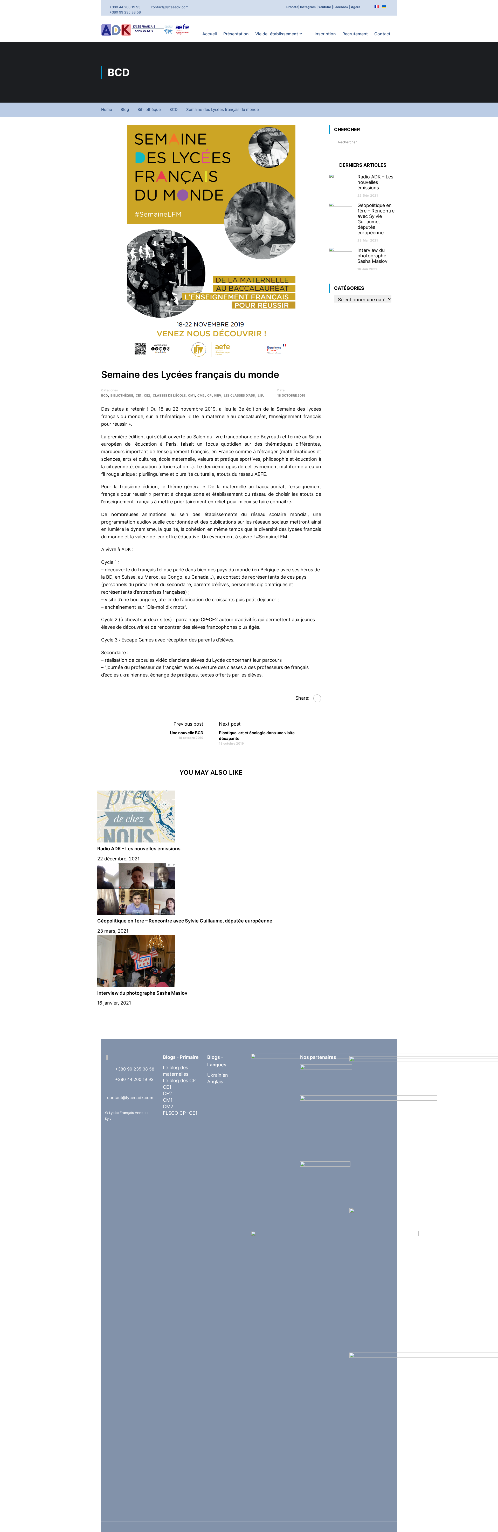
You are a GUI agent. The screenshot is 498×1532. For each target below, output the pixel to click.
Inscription (325, 33)
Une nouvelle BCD (186, 732)
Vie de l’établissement (276, 33)
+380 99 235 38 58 (125, 12)
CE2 (147, 395)
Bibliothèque (149, 109)
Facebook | (342, 7)
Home (106, 109)
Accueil (209, 33)
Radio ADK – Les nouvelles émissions (139, 848)
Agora (355, 7)
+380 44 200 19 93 (124, 7)
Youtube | (325, 7)
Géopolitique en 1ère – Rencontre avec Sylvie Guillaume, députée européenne (184, 921)
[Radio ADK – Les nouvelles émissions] (136, 816)
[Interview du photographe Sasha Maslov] (136, 960)
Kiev (217, 395)
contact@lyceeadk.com (169, 7)
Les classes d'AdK (239, 395)
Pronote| (292, 7)
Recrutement (355, 33)
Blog (125, 109)
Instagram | (308, 7)
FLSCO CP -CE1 (180, 1113)
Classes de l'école (169, 395)
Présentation (236, 33)
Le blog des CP (179, 1080)
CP (209, 395)
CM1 (191, 395)
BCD (173, 109)
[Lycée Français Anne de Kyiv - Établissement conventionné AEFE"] (146, 29)
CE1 (138, 395)
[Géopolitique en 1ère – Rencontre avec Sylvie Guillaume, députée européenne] (136, 888)
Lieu (261, 395)
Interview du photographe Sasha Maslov (142, 993)
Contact (382, 33)
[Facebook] (317, 698)
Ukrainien (217, 1075)
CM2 (201, 395)
